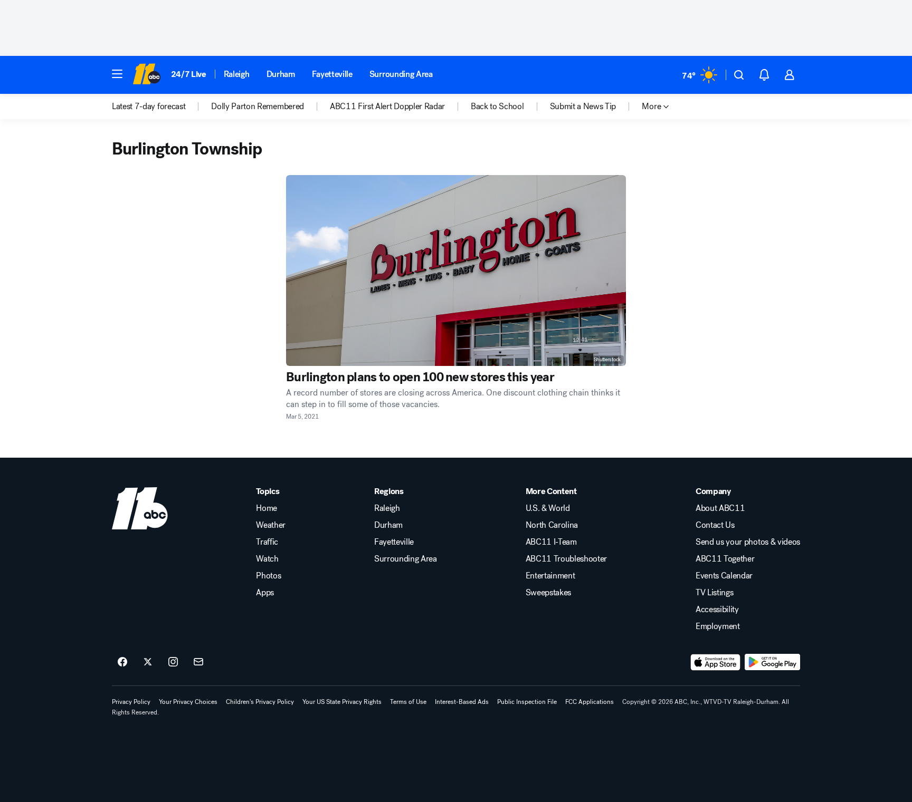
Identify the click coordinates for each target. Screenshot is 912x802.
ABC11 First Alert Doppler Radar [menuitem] (387, 106)
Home (266, 508)
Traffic (267, 542)
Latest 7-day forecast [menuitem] (148, 106)
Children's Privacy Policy (260, 702)
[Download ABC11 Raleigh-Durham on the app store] (715, 662)
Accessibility (717, 609)
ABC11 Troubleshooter (566, 559)
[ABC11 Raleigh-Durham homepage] (146, 74)
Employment (718, 626)
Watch (267, 559)
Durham (281, 74)
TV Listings (714, 592)
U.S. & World (548, 508)
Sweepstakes (548, 592)
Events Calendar (724, 576)
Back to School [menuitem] (497, 106)
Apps (265, 592)
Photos (268, 576)
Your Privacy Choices (188, 702)
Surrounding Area (401, 74)
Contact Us (715, 525)
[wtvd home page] (140, 508)
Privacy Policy (131, 702)
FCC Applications (589, 702)
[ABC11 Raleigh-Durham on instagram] (173, 662)
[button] (117, 73)
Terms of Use (408, 702)
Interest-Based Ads (462, 702)
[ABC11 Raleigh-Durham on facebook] (122, 662)
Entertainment (550, 576)
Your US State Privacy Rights (342, 702)
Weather (271, 525)
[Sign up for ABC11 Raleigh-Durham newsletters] (198, 662)
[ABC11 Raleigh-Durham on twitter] (147, 662)
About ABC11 (720, 508)
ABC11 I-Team (551, 542)
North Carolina (552, 525)
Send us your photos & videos (748, 542)
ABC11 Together (725, 559)
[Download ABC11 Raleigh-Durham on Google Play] (772, 662)
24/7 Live (188, 74)
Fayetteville (332, 74)
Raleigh (237, 74)
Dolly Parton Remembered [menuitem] (257, 106)
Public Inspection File (527, 702)
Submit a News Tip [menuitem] (583, 106)
